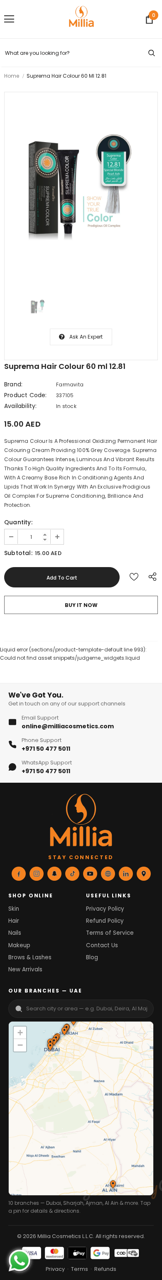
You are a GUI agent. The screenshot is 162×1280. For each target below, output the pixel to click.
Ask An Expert (86, 336)
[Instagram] (36, 874)
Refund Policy (105, 921)
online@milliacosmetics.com (68, 726)
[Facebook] (19, 874)
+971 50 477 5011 (46, 748)
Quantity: (18, 522)
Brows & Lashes (30, 957)
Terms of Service (110, 933)
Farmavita (69, 384)
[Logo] (81, 18)
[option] (81, 189)
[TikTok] (72, 874)
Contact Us (102, 945)
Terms (79, 1269)
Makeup (19, 945)
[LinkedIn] (126, 874)
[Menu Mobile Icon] (9, 19)
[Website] (108, 874)
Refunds (105, 1269)
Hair (13, 921)
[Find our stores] (144, 874)
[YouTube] (90, 874)
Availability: (20, 406)
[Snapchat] (54, 874)
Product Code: (25, 395)
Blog (92, 957)
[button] (64, 1032)
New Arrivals (25, 969)
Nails (14, 933)
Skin (13, 909)
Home (11, 75)
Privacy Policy (105, 909)
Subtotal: (18, 553)
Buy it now (81, 605)
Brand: (13, 384)
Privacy (55, 1269)
